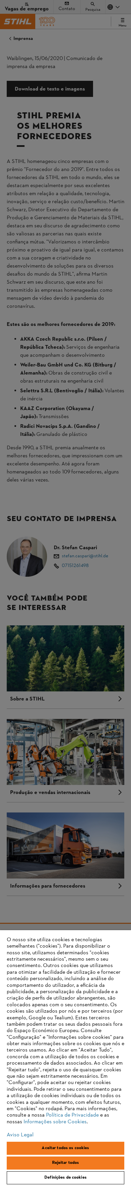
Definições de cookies (65, 1178)
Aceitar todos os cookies (65, 1148)
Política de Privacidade (72, 1115)
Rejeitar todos (65, 1163)
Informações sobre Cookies (55, 1122)
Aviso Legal (20, 1135)
